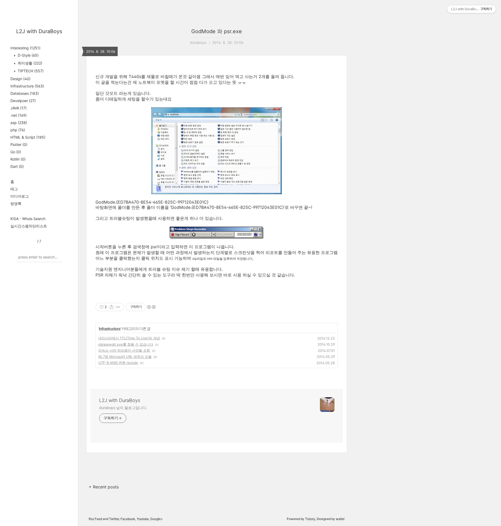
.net (18, 115)
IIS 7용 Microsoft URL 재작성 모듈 (125, 356)
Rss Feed (95, 519)
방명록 (15, 203)
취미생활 (29, 63)
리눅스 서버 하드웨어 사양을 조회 (124, 350)
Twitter (114, 519)
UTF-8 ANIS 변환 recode (118, 362)
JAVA (18, 108)
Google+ (156, 519)
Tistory (310, 519)
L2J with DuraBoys (39, 31)
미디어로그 (19, 196)
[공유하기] (111, 307)
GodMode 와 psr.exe (216, 31)
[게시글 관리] (118, 307)
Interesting (25, 48)
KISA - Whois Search (27, 218)
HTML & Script (27, 137)
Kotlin (18, 159)
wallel (340, 519)
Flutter (18, 144)
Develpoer (23, 100)
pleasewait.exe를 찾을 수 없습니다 (125, 344)
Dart (17, 166)
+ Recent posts (104, 486)
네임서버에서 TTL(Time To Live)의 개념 (129, 338)
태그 (14, 189)
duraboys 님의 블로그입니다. (123, 407)
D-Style (28, 55)
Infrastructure (27, 86)
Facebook (128, 519)
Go (15, 152)
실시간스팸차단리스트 (28, 226)
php (17, 130)
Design (20, 78)
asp (18, 122)
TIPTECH (30, 71)
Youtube (143, 519)
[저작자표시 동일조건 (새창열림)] (151, 307)
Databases (24, 93)
